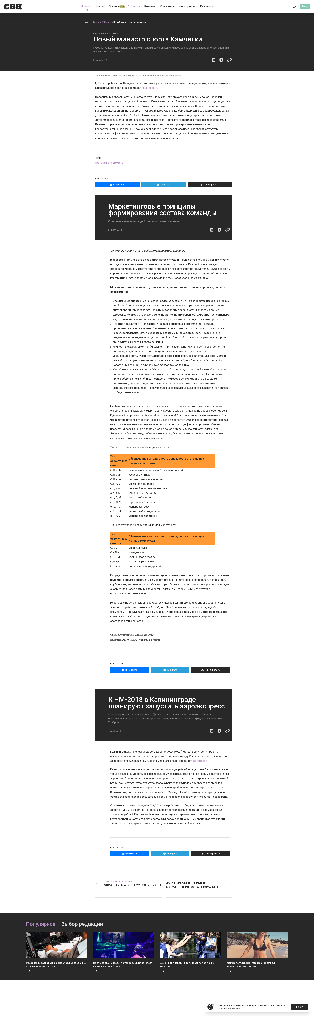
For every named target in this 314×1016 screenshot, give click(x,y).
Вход (305, 6)
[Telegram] (285, 6)
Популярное (40, 924)
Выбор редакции (82, 924)
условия (236, 1008)
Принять (299, 1007)
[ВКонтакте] (279, 6)
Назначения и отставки (106, 33)
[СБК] (13, 7)
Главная (97, 22)
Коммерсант (149, 87)
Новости (107, 22)
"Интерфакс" (200, 760)
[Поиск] (294, 6)
